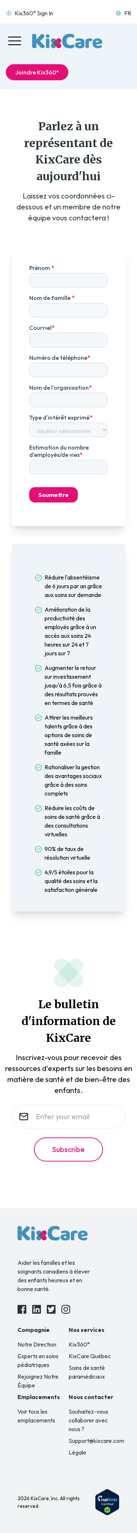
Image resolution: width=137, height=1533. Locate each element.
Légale (77, 1452)
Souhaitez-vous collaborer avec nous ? (88, 1420)
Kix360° (79, 1344)
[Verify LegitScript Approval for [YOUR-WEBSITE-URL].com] (107, 1502)
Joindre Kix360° (37, 72)
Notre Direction (37, 1344)
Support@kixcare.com (96, 1440)
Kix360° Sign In (34, 13)
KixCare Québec (90, 1356)
